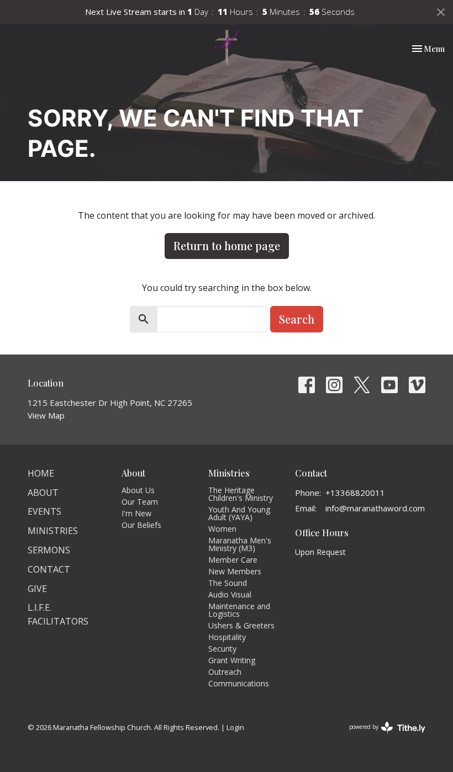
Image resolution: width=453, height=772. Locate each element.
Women (222, 529)
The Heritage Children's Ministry (240, 494)
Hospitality (227, 637)
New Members (234, 571)
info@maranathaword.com (375, 508)
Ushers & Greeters (241, 625)
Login (235, 727)
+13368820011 (355, 492)
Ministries (53, 531)
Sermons (49, 550)
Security (222, 648)
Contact (49, 569)
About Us (138, 490)
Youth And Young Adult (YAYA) (239, 513)
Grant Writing (231, 660)
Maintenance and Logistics (239, 610)
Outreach (224, 672)
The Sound (227, 583)
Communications (238, 683)
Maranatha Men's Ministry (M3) (239, 544)
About (43, 493)
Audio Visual (229, 594)
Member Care (232, 559)
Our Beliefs (141, 525)
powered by (381, 736)
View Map (46, 415)
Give (37, 589)
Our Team (140, 501)
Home (41, 473)
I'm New (136, 513)
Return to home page (226, 245)
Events (44, 511)
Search (296, 318)
